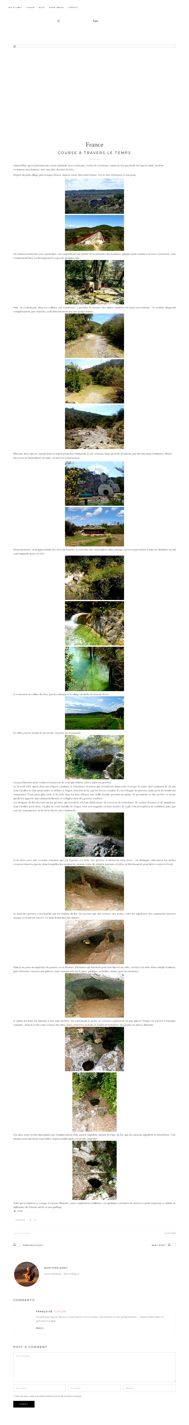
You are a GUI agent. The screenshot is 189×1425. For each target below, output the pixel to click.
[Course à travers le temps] (26, 1274)
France (95, 144)
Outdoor (94, 159)
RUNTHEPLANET (22, 1233)
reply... (41, 1328)
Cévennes (20, 1219)
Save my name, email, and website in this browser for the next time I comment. (49, 1396)
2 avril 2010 (170, 1233)
